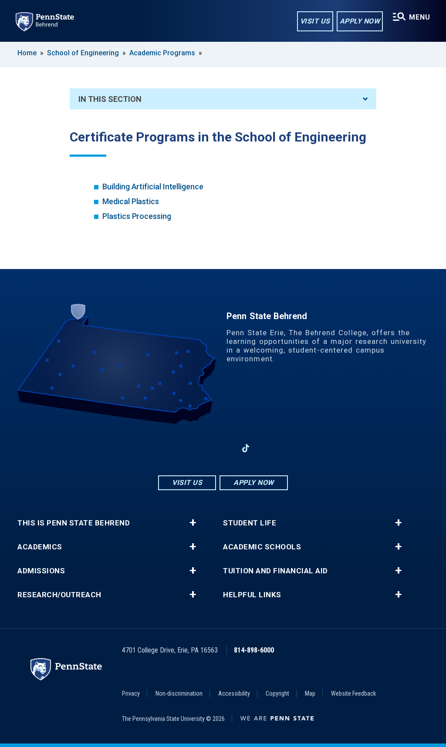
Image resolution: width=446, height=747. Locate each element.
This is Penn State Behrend (73, 523)
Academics (39, 547)
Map (310, 693)
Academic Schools (262, 547)
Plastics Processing (136, 216)
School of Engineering (83, 53)
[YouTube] (268, 448)
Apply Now (360, 21)
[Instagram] (200, 448)
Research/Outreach (59, 595)
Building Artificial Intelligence (152, 186)
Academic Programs (162, 53)
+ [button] (192, 523)
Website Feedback (353, 693)
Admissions (41, 571)
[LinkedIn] (223, 448)
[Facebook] (178, 448)
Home (27, 53)
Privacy (131, 693)
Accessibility (234, 693)
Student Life (249, 523)
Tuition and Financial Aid (275, 571)
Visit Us (315, 21)
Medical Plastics (130, 201)
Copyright (277, 693)
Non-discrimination (179, 693)
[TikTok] (246, 448)
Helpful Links (252, 595)
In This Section (110, 99)
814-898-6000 (254, 650)
